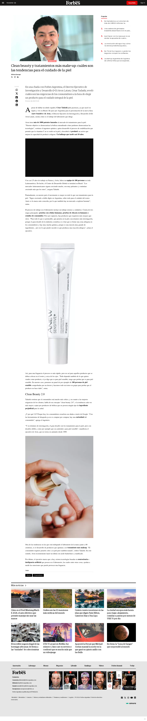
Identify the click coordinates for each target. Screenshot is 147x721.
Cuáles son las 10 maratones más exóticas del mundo (55, 611)
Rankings (87, 666)
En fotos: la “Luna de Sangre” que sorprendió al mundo (120, 645)
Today (132, 666)
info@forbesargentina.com (24, 683)
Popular (104, 16)
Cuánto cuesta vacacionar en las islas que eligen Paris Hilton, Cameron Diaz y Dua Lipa (89, 613)
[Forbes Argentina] (73, 3)
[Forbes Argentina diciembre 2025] (99, 680)
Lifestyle (74, 666)
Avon (29, 575)
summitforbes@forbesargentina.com (27, 686)
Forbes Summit (117, 666)
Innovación (17, 666)
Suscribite (132, 3)
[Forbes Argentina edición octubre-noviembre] (114, 680)
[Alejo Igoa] (85, 680)
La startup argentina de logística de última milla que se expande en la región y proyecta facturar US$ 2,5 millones (117, 60)
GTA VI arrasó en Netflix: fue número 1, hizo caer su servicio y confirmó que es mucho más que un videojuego (57, 648)
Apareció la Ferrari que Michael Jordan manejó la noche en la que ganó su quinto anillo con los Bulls (89, 648)
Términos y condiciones (60, 697)
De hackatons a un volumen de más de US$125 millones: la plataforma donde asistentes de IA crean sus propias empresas (117, 22)
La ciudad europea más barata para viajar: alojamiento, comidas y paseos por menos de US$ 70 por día (121, 614)
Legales (71, 697)
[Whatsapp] (16, 90)
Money (45, 666)
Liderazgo (32, 666)
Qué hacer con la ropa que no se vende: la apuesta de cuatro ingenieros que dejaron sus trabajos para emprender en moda (117, 37)
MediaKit (14, 697)
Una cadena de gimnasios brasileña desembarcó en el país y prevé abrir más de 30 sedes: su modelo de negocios (117, 30)
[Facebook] (16, 97)
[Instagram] (128, 697)
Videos (101, 666)
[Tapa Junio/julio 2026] (55, 680)
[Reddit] (16, 101)
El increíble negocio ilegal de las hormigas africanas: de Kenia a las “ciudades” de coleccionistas (25, 647)
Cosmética (38, 575)
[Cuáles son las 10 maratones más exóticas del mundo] (57, 598)
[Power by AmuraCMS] (131, 703)
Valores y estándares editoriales (43, 697)
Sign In (142, 3)
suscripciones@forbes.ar (27, 689)
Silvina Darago (16, 74)
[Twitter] (16, 94)
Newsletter (22, 697)
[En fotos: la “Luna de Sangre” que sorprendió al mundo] (121, 632)
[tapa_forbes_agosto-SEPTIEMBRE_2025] (129, 680)
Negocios (59, 666)
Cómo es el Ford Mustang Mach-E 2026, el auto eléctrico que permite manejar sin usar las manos (25, 614)
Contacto (29, 697)
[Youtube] (131, 697)
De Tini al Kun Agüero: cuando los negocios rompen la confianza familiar (117, 52)
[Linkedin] (16, 105)
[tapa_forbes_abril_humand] (70, 680)
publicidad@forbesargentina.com (27, 680)
